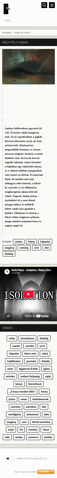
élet (47, 247)
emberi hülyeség (30, 376)
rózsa (46, 429)
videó (45, 353)
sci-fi (42, 346)
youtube (31, 361)
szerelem (31, 406)
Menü (52, 5)
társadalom (27, 338)
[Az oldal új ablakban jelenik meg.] (28, 66)
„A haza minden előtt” (22, 391)
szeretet (15, 406)
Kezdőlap (6, 32)
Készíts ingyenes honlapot (25, 472)
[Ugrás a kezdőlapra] (28, 9)
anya (11, 429)
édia (46, 414)
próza (12, 399)
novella (29, 346)
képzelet (45, 241)
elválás (48, 437)
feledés (46, 361)
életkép (9, 254)
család (16, 346)
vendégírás (14, 414)
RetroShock (35, 384)
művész (10, 376)
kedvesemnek (40, 399)
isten (10, 368)
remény (24, 247)
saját (48, 376)
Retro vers (30, 353)
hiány (31, 241)
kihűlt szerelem (41, 422)
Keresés (44, 5)
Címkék (6, 241)
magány (9, 247)
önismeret (32, 414)
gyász (46, 368)
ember (19, 241)
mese (24, 399)
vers (36, 247)
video (12, 338)
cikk (7, 437)
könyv (19, 384)
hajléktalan (14, 361)
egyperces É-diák (28, 368)
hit (21, 429)
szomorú (33, 437)
